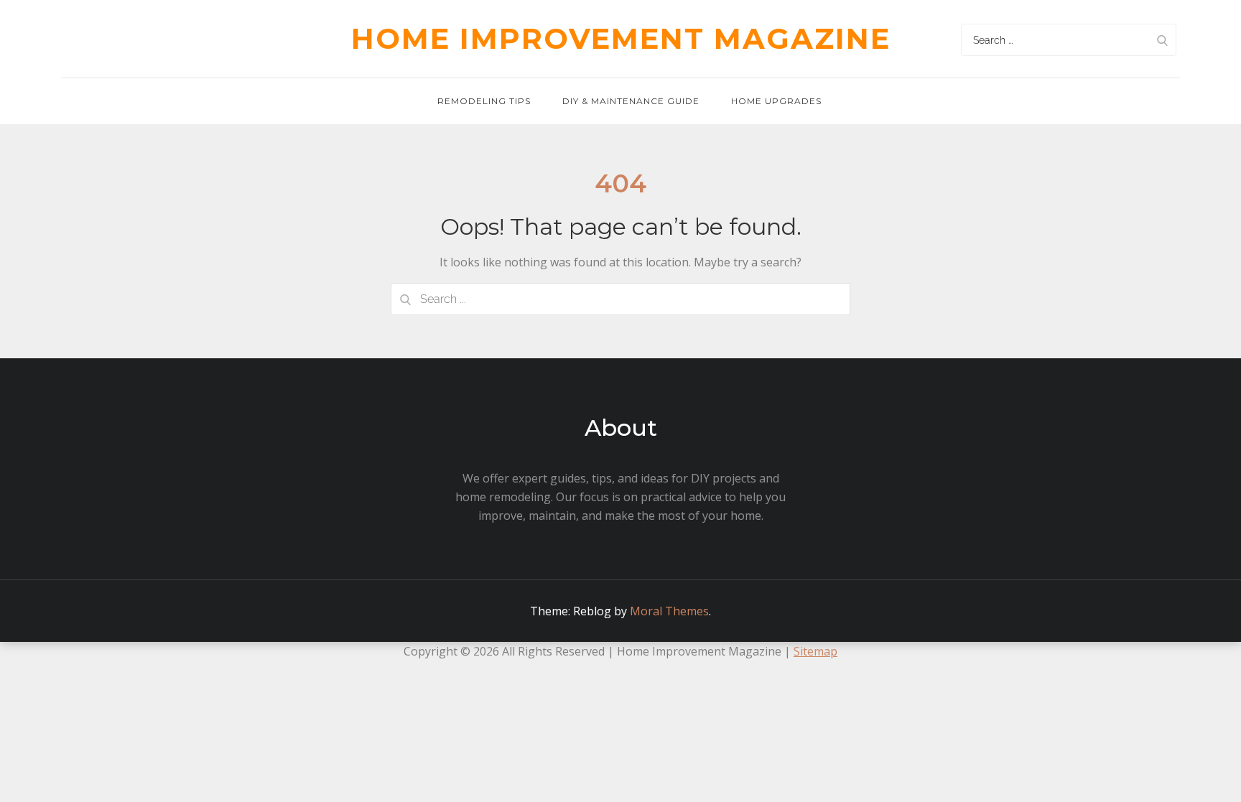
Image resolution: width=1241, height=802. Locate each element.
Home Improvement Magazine (621, 38)
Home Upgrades (776, 100)
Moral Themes (669, 611)
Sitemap (815, 651)
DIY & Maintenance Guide (630, 100)
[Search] (1162, 40)
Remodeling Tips (484, 100)
